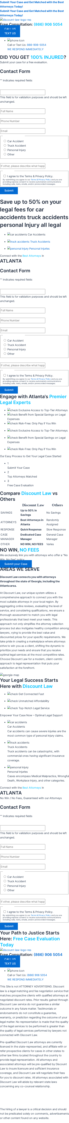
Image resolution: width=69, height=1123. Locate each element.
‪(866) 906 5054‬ (48, 954)
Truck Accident (16, 145)
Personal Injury (16, 150)
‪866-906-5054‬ (36, 45)
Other (10, 154)
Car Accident (15, 141)
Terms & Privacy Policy (41, 179)
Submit (8, 190)
